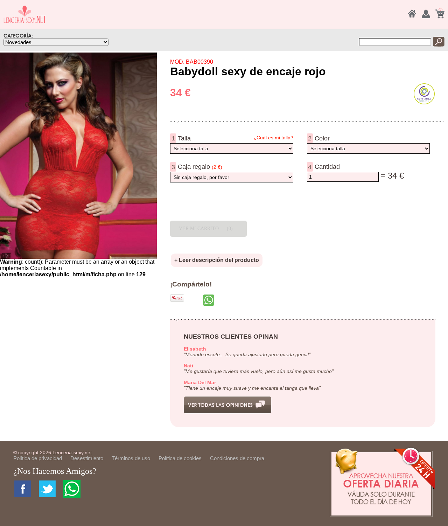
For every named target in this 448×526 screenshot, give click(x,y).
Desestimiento (86, 458)
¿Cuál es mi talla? (273, 137)
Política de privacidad (37, 458)
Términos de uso (131, 458)
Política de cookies (180, 458)
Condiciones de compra (237, 458)
